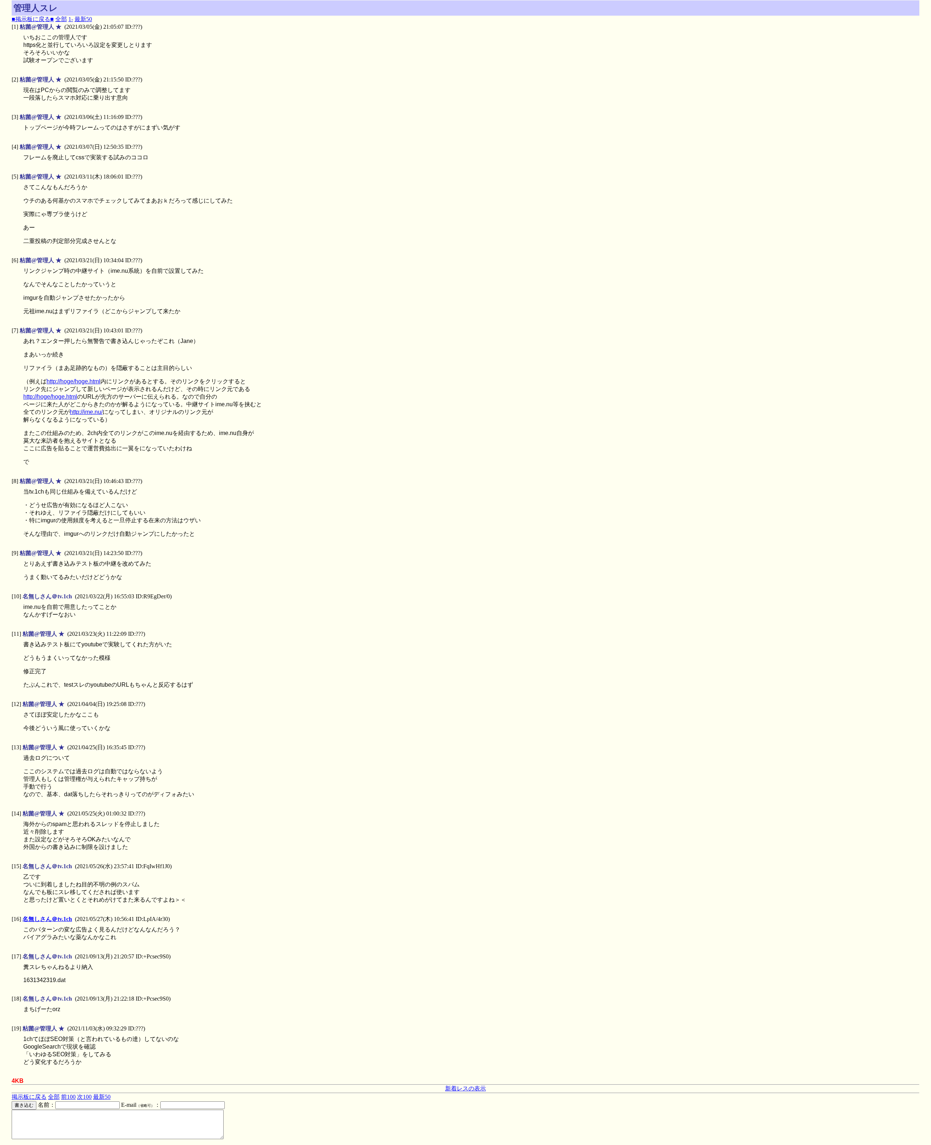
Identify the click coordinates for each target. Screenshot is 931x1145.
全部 (61, 19)
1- (70, 19)
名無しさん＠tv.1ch (47, 919)
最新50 (83, 19)
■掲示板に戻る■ (33, 19)
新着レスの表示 (465, 1088)
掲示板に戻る (29, 1097)
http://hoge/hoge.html (73, 381)
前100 (68, 1097)
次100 (84, 1097)
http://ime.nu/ (86, 412)
